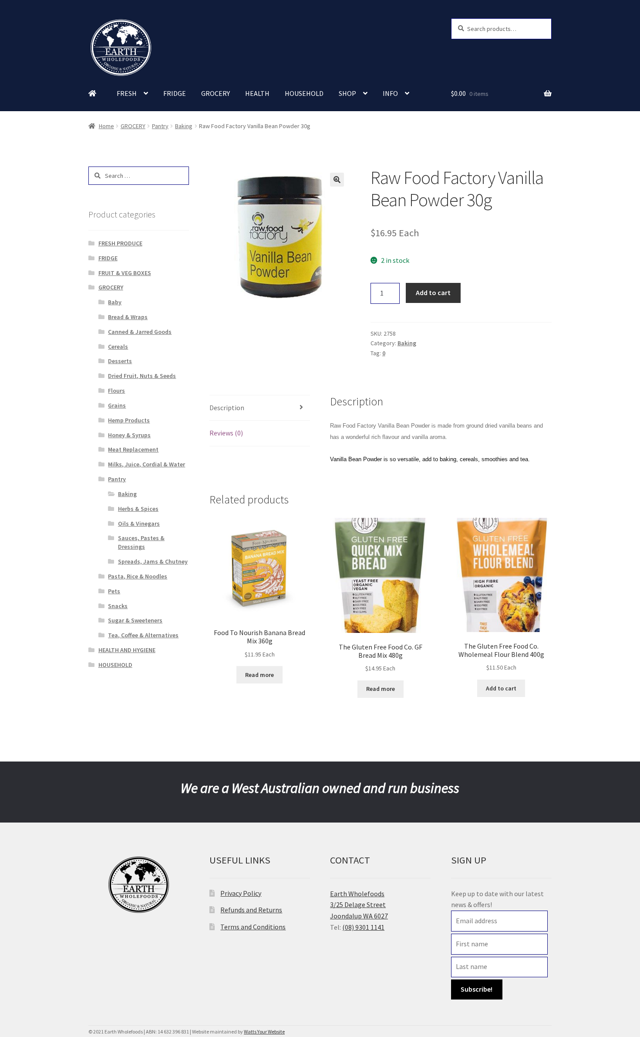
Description (226, 407)
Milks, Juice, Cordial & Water (146, 464)
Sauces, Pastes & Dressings (141, 542)
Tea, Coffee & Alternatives (143, 635)
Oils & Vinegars (139, 523)
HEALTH (257, 93)
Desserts (120, 361)
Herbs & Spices (138, 509)
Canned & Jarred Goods (140, 332)
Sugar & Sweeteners (135, 620)
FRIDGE (174, 93)
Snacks (118, 606)
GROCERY (215, 93)
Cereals (118, 346)
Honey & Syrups (129, 435)
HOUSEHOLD (304, 93)
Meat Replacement (133, 449)
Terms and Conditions (253, 926)
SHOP (347, 93)
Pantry (160, 126)
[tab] (259, 408)
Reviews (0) (226, 432)
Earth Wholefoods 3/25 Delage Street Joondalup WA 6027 (359, 905)
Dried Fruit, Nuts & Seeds (142, 376)
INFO (390, 93)
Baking (183, 126)
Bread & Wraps (128, 317)
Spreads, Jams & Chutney (153, 561)
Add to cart (433, 292)
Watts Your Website (264, 1031)
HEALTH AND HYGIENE (126, 650)
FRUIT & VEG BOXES (124, 273)
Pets (114, 591)
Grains (117, 405)
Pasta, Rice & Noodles (137, 576)
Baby (114, 302)
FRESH (127, 93)
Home (106, 126)
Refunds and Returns (251, 909)
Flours (116, 390)
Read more (259, 675)
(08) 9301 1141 (363, 927)
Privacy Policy (240, 893)
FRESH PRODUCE (120, 243)
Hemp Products (129, 420)
